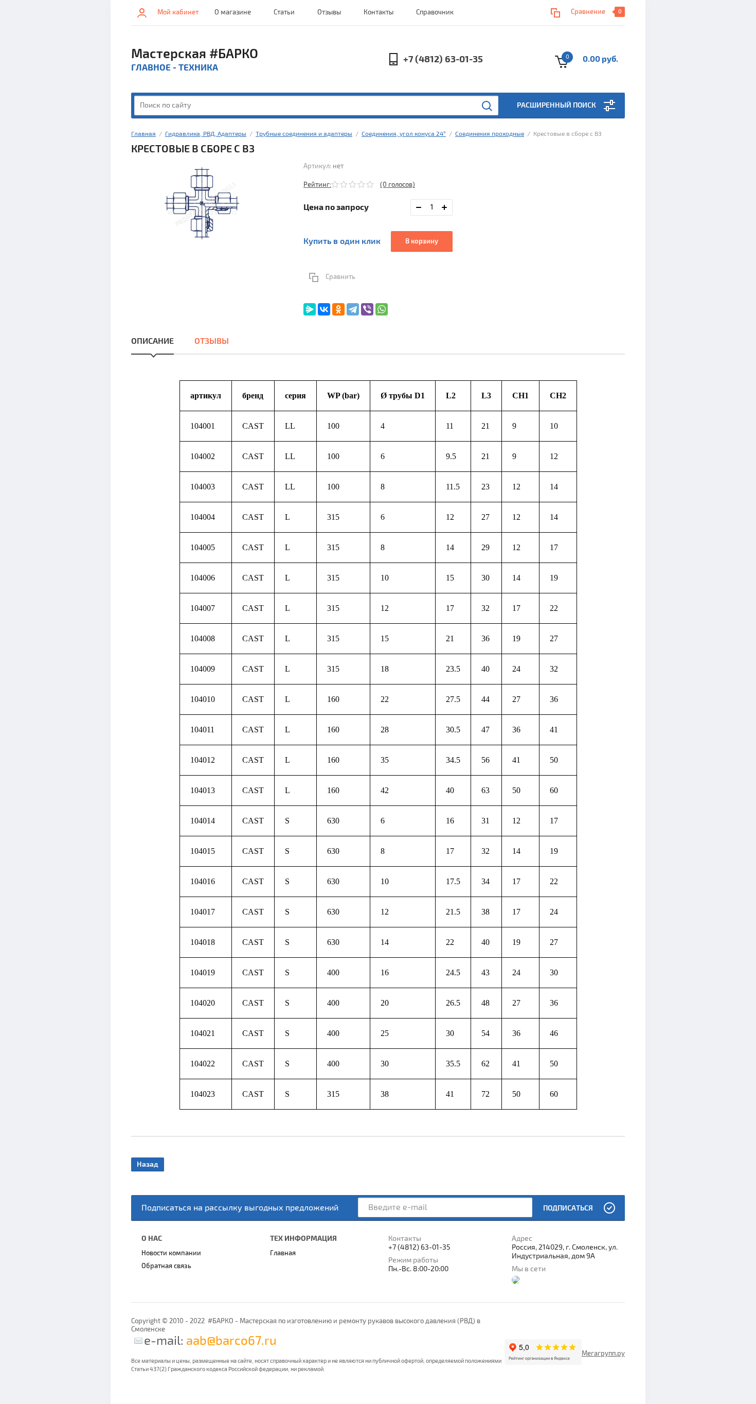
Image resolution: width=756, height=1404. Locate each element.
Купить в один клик (342, 241)
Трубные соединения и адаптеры (304, 134)
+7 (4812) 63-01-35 (443, 59)
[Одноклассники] (338, 309)
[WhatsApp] (381, 309)
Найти (487, 106)
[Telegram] (353, 309)
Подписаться (568, 1208)
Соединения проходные (489, 134)
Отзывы (329, 12)
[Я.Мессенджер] (309, 309)
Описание (152, 341)
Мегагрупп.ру (603, 1353)
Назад (147, 1164)
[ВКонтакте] (324, 309)
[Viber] (367, 309)
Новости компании (171, 1253)
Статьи (284, 12)
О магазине (232, 12)
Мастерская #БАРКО (194, 54)
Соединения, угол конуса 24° (404, 134)
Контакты (378, 12)
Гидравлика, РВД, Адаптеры (205, 134)
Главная (143, 134)
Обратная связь (166, 1266)
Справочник (435, 12)
